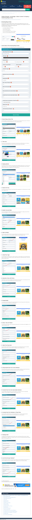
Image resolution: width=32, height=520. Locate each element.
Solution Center (4, 6)
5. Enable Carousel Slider (6, 502)
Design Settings (15, 12)
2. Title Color (5, 499)
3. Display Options (6, 500)
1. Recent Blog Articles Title (7, 498)
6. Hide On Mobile (5, 503)
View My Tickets (28, 1)
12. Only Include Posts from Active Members (9, 510)
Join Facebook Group (27, 7)
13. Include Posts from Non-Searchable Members (10, 511)
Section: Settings (10, 12)
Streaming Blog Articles (6, 496)
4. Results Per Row (6, 501)
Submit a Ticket (21, 1)
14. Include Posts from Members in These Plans (10, 512)
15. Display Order (5, 513)
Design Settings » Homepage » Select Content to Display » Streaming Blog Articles (15, 495)
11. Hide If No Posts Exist (6, 509)
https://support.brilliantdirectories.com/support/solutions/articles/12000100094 (12, 19)
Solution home (5, 12)
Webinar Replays (12, 6)
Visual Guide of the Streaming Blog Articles (9, 497)
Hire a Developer (19, 6)
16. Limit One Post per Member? (7, 514)
